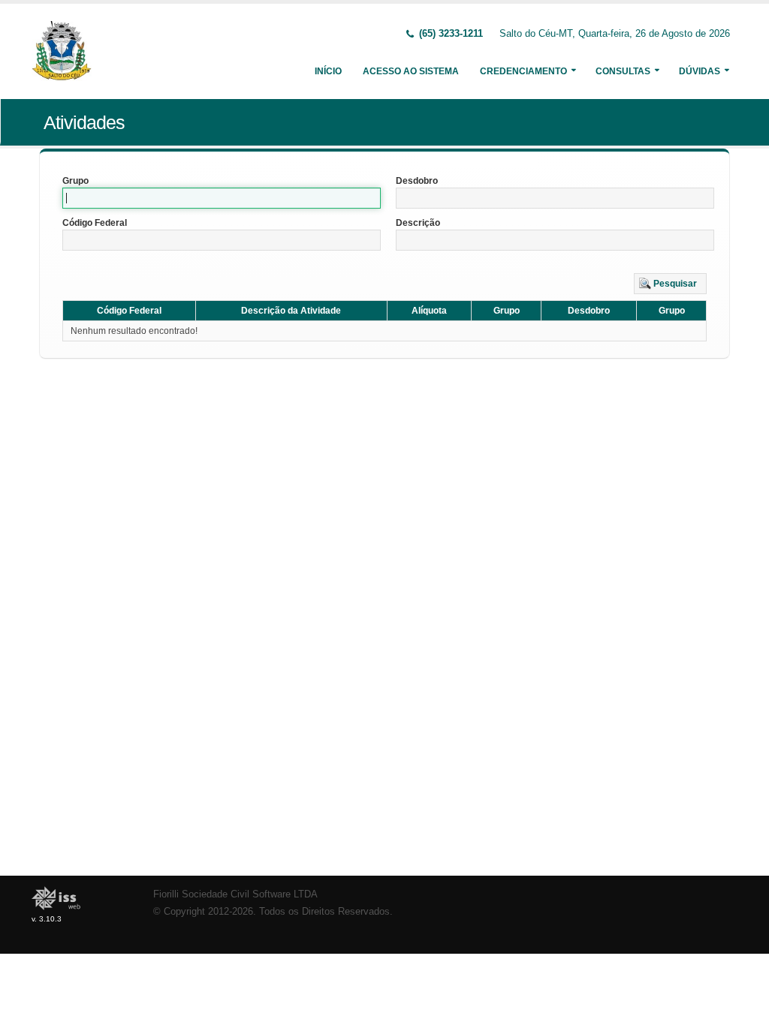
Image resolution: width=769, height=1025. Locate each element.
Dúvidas (699, 71)
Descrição (418, 223)
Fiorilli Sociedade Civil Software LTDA (235, 894)
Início (328, 71)
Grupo (75, 181)
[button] (670, 283)
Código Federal (94, 223)
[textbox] (221, 198)
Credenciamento (523, 71)
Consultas (623, 71)
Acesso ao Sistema (411, 71)
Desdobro (417, 181)
